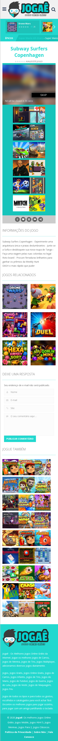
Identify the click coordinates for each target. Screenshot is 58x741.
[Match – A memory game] (21, 202)
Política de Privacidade (18, 732)
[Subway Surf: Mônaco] (27, 466)
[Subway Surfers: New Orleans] (10, 466)
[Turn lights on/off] (17, 219)
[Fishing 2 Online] (43, 537)
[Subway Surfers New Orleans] (43, 502)
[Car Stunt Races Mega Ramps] (21, 149)
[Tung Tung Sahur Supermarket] (37, 167)
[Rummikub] (10, 555)
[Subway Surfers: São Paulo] (43, 484)
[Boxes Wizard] (10, 519)
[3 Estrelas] (20, 61)
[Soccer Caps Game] (27, 573)
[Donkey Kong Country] (43, 608)
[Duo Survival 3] (27, 484)
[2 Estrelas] (18, 61)
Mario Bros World (28, 38)
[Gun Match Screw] (37, 132)
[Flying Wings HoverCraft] (21, 132)
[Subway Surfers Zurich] (27, 519)
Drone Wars (25, 23)
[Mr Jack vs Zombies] (10, 502)
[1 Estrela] (16, 61)
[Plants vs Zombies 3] (37, 202)
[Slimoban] (43, 555)
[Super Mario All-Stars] (10, 484)
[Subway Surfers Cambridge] (43, 519)
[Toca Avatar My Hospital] (37, 114)
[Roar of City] (43, 573)
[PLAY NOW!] (12, 26)
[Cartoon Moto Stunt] (10, 608)
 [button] (34, 219)
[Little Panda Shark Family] (43, 590)
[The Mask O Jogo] (10, 590)
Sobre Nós (40, 732)
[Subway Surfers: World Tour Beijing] (27, 537)
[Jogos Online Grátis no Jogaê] (29, 9)
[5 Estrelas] (24, 61)
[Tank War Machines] (37, 149)
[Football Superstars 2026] (21, 185)
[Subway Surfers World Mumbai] (27, 502)
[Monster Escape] (21, 114)
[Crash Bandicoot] (27, 590)
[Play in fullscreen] (29, 219)
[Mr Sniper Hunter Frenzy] (21, 167)
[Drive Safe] (37, 185)
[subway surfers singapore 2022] (43, 466)
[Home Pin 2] (27, 608)
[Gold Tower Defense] (10, 537)
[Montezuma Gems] (27, 555)
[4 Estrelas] (22, 61)
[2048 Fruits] (10, 573)
